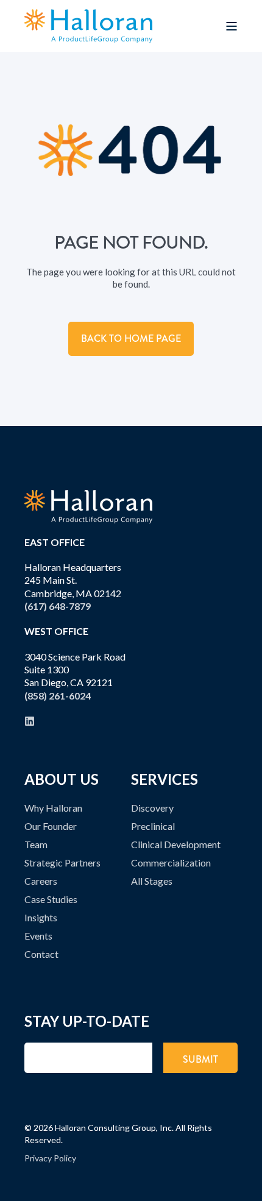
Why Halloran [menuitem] (53, 807)
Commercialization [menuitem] (171, 862)
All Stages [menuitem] (151, 881)
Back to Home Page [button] (131, 338)
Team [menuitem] (36, 844)
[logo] (88, 506)
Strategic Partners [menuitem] (62, 862)
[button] (246, 1185)
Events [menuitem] (38, 935)
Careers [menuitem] (40, 881)
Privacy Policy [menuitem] (50, 1158)
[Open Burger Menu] (231, 26)
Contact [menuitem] (41, 954)
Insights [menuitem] (40, 917)
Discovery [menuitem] (152, 807)
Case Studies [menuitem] (50, 899)
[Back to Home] (88, 26)
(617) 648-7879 (57, 606)
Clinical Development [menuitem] (176, 844)
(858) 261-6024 (57, 695)
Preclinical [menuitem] (153, 826)
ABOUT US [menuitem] (61, 780)
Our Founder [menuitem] (50, 826)
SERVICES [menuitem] (164, 780)
